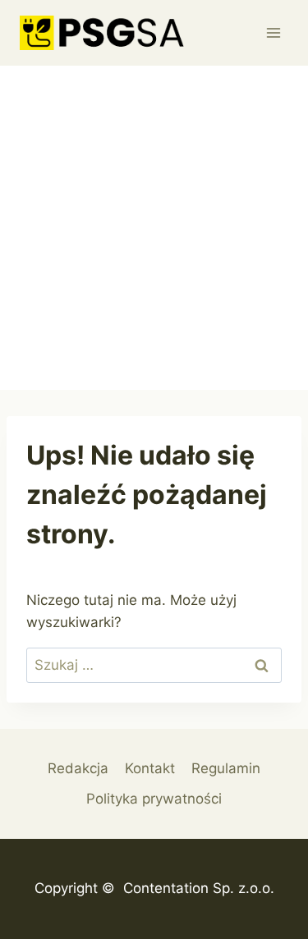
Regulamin (225, 768)
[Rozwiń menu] (273, 32)
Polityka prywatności (154, 798)
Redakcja (78, 768)
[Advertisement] (154, 228)
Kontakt (150, 768)
